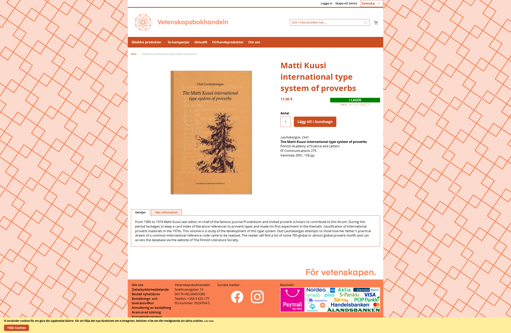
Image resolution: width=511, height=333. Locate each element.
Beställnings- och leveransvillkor (144, 300)
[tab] (140, 212)
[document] (255, 325)
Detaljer (140, 212)
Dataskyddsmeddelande (150, 289)
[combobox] (330, 22)
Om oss (137, 285)
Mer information (166, 212)
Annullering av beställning (151, 307)
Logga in (326, 3)
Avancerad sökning (146, 312)
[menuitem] (147, 42)
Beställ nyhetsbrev (146, 294)
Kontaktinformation (147, 317)
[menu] (255, 42)
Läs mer (209, 321)
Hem (133, 54)
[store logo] (181, 22)
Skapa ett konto (346, 3)
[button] (372, 3)
